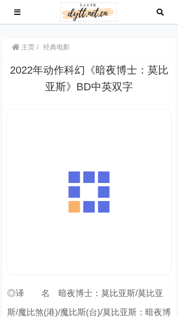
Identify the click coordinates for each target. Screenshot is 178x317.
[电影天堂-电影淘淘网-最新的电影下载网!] (88, 11)
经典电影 (56, 47)
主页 (27, 47)
